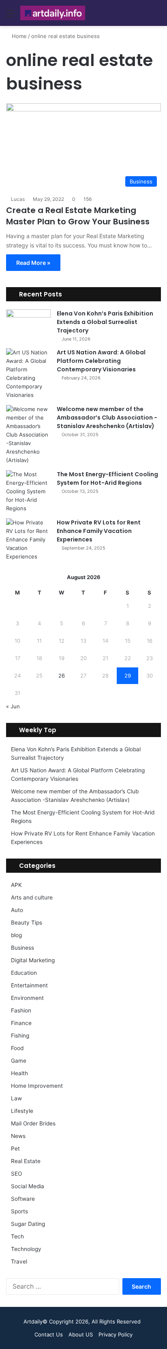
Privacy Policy (115, 1334)
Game (18, 1060)
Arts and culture (32, 897)
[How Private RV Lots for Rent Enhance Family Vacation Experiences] (28, 539)
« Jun (13, 706)
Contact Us (48, 1334)
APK (16, 885)
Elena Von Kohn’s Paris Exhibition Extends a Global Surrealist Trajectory (105, 322)
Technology (26, 1249)
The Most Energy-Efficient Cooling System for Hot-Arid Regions (107, 478)
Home (18, 36)
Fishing (20, 1035)
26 (61, 675)
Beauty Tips (26, 922)
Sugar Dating (28, 1224)
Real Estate (26, 1161)
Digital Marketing (33, 960)
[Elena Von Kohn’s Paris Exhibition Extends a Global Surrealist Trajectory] (28, 324)
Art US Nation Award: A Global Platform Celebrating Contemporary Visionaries (101, 360)
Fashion (21, 1010)
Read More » (33, 262)
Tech (17, 1236)
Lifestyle (22, 1111)
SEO (16, 1173)
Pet (15, 1148)
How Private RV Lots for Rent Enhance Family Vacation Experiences (99, 530)
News (18, 1136)
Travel (19, 1261)
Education (24, 973)
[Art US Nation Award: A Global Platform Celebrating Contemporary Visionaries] (28, 373)
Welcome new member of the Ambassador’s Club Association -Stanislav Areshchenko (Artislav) (107, 417)
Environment (27, 998)
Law (16, 1098)
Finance (21, 1023)
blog (16, 935)
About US (81, 1334)
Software (23, 1199)
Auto (17, 910)
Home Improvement (37, 1086)
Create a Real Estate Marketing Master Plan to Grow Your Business (78, 216)
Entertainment (29, 985)
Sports (19, 1211)
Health (19, 1073)
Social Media (27, 1186)
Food (17, 1048)
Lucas (18, 199)
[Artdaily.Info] (52, 13)
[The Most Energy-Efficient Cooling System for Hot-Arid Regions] (28, 491)
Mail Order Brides (33, 1123)
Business (22, 947)
